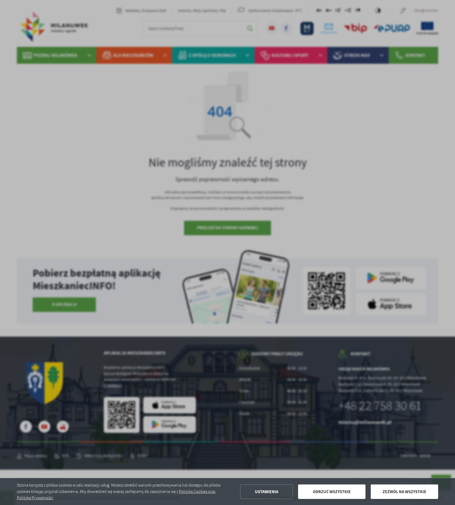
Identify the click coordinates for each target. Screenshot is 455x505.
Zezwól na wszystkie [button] (404, 491)
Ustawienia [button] (266, 491)
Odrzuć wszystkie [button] (332, 491)
